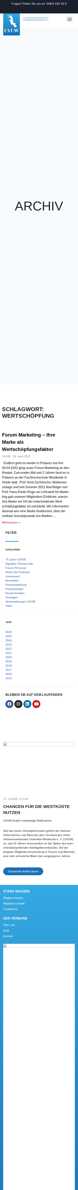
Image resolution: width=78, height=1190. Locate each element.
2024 (8, 640)
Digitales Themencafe (19, 563)
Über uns (9, 924)
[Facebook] (9, 704)
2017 (8, 669)
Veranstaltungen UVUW (20, 601)
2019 (8, 661)
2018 (8, 665)
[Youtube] (36, 704)
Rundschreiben (15, 593)
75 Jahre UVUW (15, 559)
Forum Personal (15, 567)
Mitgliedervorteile (14, 903)
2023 (8, 644)
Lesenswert (12, 576)
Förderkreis (10, 909)
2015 (8, 678)
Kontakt (8, 936)
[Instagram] (18, 704)
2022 (8, 648)
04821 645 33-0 (56, 3)
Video (9, 605)
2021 (8, 653)
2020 (8, 657)
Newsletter (12, 580)
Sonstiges (11, 597)
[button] (69, 19)
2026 (8, 632)
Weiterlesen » (11, 522)
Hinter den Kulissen (17, 572)
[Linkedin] (27, 704)
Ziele (6, 930)
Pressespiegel (14, 588)
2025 (8, 636)
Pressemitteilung (15, 584)
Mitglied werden (13, 897)
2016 (8, 674)
